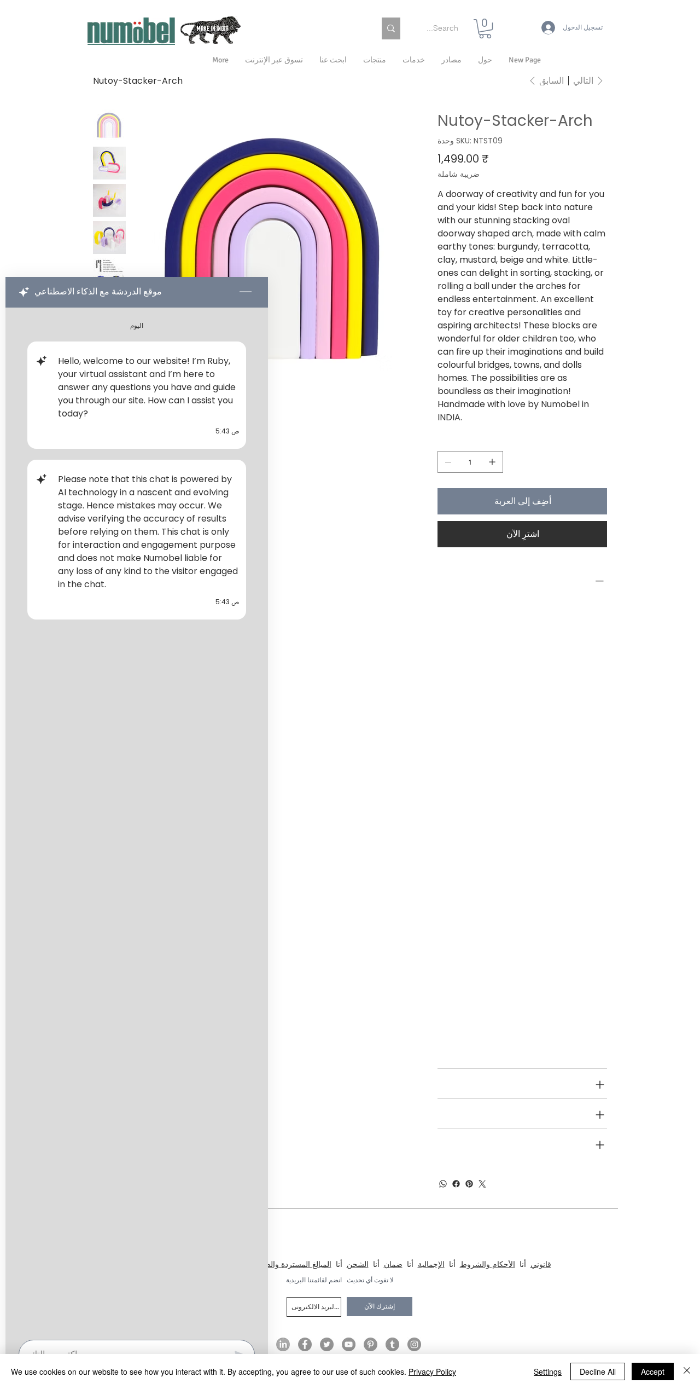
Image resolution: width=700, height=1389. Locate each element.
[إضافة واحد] (492, 462)
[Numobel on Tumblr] (392, 1344)
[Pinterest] (469, 1183)
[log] (136, 820)
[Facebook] (456, 1183)
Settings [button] (548, 1371)
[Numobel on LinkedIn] (283, 1344)
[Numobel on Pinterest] (370, 1344)
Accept (652, 1371)
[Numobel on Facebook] (305, 1344)
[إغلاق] (686, 1371)
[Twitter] (482, 1183)
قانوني (540, 1264)
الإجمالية (431, 1264)
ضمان (393, 1264)
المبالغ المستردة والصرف (291, 1264)
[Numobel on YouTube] (348, 1344)
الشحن (358, 1264)
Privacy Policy (432, 1371)
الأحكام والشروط (487, 1264)
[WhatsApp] (443, 1183)
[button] (485, 60)
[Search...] (391, 28)
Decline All (598, 1371)
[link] (485, 28)
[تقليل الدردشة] (245, 292)
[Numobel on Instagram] (414, 1344)
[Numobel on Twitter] (327, 1344)
